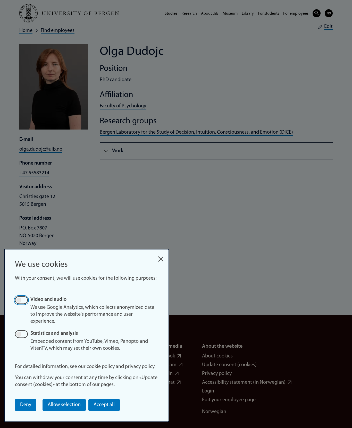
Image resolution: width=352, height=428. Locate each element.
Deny (25, 404)
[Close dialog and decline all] (161, 256)
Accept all (104, 404)
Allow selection (64, 404)
